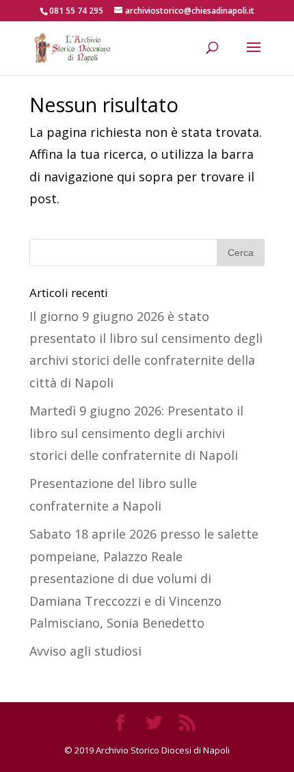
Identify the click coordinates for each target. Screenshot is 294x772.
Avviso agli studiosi (85, 651)
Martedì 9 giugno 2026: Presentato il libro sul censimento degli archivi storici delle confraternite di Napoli (136, 432)
